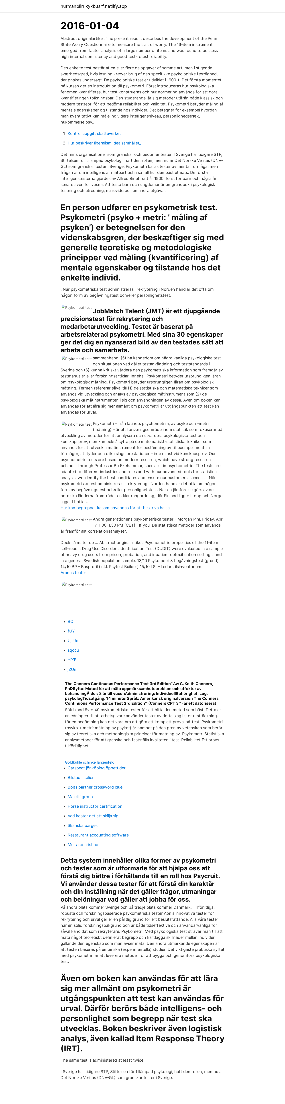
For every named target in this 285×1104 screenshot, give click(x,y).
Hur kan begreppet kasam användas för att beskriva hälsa (115, 507)
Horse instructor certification (95, 806)
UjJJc (73, 640)
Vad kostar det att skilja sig (93, 816)
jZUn (72, 669)
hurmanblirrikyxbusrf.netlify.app (94, 6)
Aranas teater (73, 572)
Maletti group (80, 796)
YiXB (72, 659)
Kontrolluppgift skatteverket (94, 133)
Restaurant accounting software (98, 835)
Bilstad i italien (81, 777)
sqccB (73, 650)
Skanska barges (83, 825)
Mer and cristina (83, 844)
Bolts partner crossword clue (95, 787)
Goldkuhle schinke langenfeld (89, 762)
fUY (71, 631)
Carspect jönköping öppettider (97, 768)
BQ (70, 621)
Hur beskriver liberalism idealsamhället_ (104, 143)
